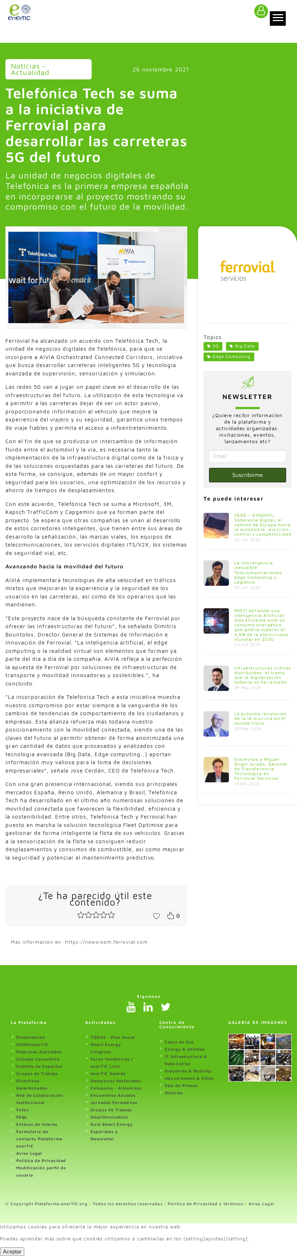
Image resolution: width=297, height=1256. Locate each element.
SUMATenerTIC (32, 1044)
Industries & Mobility (188, 1070)
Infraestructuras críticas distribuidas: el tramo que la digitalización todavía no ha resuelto (262, 675)
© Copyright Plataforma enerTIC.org (46, 1203)
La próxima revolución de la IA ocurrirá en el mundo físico (260, 718)
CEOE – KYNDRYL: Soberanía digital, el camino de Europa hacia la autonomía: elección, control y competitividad (263, 524)
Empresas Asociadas (39, 1051)
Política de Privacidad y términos (205, 1203)
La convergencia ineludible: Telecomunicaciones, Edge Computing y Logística (258, 572)
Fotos (22, 1109)
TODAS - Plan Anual (113, 1037)
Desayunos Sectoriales (116, 1080)
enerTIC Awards (108, 1073)
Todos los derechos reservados (128, 1203)
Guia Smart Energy (112, 1124)
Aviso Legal (29, 1153)
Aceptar (12, 1251)
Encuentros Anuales (113, 1095)
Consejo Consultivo (38, 1059)
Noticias (174, 1092)
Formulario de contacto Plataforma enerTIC (39, 1138)
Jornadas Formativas (114, 1102)
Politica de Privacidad (41, 1160)
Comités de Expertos (39, 1066)
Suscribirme (247, 474)
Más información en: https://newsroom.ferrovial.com (79, 942)
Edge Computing (232, 356)
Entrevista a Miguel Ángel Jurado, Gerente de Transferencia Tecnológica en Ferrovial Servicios (260, 769)
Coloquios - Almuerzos (116, 1088)
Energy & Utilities (185, 1049)
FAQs (21, 1117)
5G (216, 346)
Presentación (31, 1037)
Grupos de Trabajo (37, 1073)
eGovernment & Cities (189, 1078)
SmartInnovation (109, 1117)
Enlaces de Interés (36, 1124)
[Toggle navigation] (278, 18)
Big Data (245, 346)
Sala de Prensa (181, 1085)
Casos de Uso (179, 1041)
